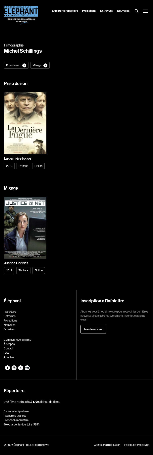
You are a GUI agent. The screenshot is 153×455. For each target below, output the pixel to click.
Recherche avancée (15, 415)
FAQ (6, 353)
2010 (9, 166)
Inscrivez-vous (93, 329)
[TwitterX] (21, 369)
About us (9, 357)
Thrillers (23, 270)
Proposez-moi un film (16, 420)
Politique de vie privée (136, 445)
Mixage (39, 65)
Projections (89, 11)
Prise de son (15, 65)
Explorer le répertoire (65, 11)
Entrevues (106, 11)
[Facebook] (7, 369)
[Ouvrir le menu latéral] (145, 11)
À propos (9, 344)
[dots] (27, 369)
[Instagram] (14, 369)
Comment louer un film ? (17, 339)
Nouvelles (123, 11)
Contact (8, 348)
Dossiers (9, 329)
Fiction (38, 166)
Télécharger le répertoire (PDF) (21, 424)
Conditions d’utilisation (107, 445)
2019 (9, 270)
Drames (23, 166)
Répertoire (10, 312)
